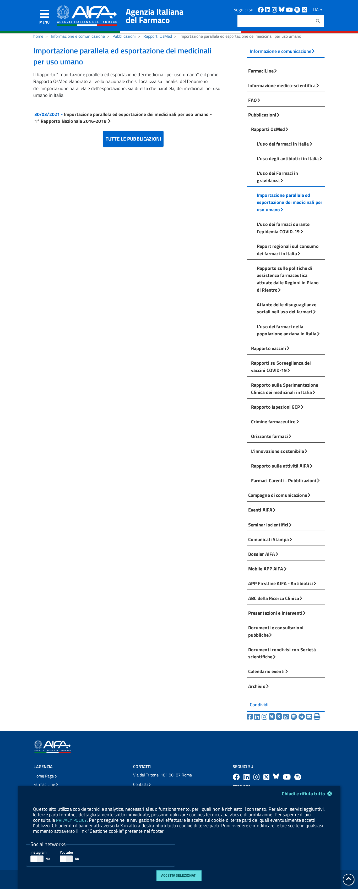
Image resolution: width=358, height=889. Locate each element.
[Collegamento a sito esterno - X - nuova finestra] (305, 9)
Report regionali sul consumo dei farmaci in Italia (288, 249)
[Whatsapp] (287, 717)
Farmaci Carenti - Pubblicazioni (283, 480)
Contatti (141, 784)
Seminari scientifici (268, 524)
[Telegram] (302, 717)
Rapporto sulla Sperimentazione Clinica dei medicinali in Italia (284, 388)
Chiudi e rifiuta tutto (304, 793)
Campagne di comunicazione (277, 495)
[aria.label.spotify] (297, 776)
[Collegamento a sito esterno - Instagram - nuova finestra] (275, 9)
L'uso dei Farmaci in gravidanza (277, 176)
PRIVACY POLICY (71, 820)
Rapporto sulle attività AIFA (280, 465)
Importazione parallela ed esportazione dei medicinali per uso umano (289, 202)
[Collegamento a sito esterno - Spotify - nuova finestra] (298, 9)
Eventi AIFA (260, 509)
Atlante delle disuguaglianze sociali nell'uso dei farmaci (286, 308)
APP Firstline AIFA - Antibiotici (280, 583)
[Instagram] (265, 717)
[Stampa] (317, 717)
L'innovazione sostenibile (277, 451)
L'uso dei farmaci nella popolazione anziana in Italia (286, 330)
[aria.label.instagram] (257, 776)
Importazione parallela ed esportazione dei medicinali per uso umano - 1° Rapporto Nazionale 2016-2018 (123, 118)
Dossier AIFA (261, 554)
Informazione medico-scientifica (282, 85)
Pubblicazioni (124, 36)
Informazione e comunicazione (78, 36)
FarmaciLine (261, 70)
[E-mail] (310, 717)
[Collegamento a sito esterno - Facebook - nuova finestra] (261, 9)
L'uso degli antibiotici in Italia (288, 158)
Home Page (44, 776)
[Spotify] (295, 717)
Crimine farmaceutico (273, 421)
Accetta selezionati (179, 875)
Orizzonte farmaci (269, 436)
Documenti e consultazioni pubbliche (275, 631)
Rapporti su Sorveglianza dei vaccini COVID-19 (281, 366)
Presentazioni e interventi (275, 612)
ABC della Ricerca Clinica (273, 598)
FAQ (252, 100)
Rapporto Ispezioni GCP (275, 406)
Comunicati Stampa (268, 539)
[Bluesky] (272, 717)
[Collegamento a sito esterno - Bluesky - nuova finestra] (282, 9)
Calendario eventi (266, 671)
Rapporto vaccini (268, 348)
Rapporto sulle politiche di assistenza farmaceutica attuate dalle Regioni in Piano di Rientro (288, 278)
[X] (280, 717)
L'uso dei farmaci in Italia (283, 143)
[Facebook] (250, 717)
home (38, 36)
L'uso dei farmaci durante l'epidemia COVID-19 (283, 227)
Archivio (256, 686)
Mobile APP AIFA (265, 568)
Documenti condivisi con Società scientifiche (282, 653)
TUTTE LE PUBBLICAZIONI (133, 138)
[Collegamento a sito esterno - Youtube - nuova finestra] (290, 9)
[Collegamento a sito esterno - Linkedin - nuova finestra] (268, 9)
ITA (316, 9)
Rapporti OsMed (157, 36)
